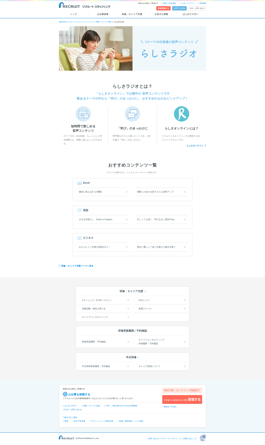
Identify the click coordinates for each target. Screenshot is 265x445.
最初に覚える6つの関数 (90, 192)
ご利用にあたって (189, 438)
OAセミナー (144, 300)
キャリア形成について (149, 366)
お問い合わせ (153, 438)
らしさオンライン (195, 145)
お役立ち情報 (161, 14)
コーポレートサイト (187, 3)
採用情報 (202, 3)
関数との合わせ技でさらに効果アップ (155, 192)
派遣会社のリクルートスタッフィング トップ (76, 22)
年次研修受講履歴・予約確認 (96, 366)
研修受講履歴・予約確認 (94, 341)
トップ (73, 14)
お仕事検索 (103, 14)
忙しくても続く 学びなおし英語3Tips (156, 219)
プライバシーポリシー (170, 438)
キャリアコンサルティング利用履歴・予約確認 (151, 341)
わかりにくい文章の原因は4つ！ (94, 247)
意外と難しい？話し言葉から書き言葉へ (156, 247)
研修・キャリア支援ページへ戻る (77, 266)
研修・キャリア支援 (132, 14)
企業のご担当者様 (169, 3)
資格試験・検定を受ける (94, 308)
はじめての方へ (191, 14)
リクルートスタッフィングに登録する (182, 399)
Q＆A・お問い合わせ (197, 8)
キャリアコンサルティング (95, 317)
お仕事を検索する (79, 394)
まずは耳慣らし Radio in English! (95, 219)
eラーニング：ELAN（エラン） (97, 300)
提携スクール (145, 308)
